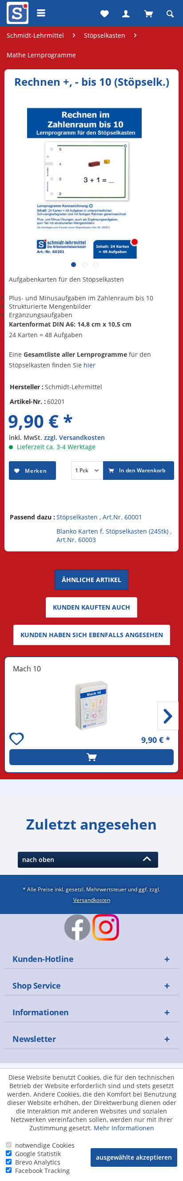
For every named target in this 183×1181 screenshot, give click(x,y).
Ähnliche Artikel (91, 579)
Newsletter (34, 1038)
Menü (41, 13)
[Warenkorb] (147, 13)
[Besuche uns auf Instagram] (105, 927)
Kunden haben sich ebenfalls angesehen (91, 634)
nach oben (40, 859)
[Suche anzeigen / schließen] (170, 13)
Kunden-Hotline (42, 959)
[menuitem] (16, 13)
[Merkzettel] (103, 13)
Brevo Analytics (37, 1162)
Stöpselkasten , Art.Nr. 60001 (99, 517)
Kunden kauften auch (91, 607)
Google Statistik (38, 1153)
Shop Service (36, 985)
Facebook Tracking (42, 1170)
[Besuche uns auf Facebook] (77, 927)
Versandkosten (91, 899)
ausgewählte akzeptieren (134, 1157)
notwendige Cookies (45, 1145)
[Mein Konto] (125, 13)
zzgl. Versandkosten (74, 437)
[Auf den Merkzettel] (17, 740)
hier (89, 365)
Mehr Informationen (124, 1128)
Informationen (40, 1012)
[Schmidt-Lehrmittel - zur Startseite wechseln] (16, 15)
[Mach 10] (91, 705)
